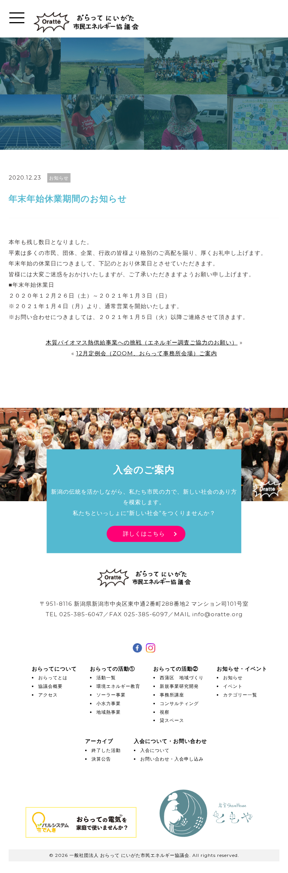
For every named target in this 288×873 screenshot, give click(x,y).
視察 (165, 712)
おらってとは (53, 677)
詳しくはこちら (144, 533)
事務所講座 (172, 695)
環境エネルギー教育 (118, 686)
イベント (233, 686)
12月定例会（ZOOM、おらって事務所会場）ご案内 (146, 353)
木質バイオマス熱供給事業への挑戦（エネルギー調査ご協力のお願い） (142, 342)
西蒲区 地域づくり (182, 677)
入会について (155, 750)
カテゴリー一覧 (240, 695)
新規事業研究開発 (179, 686)
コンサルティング (179, 703)
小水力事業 (108, 703)
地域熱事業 (108, 712)
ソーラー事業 (111, 695)
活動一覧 (106, 677)
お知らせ (233, 677)
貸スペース (172, 720)
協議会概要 (50, 686)
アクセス (48, 695)
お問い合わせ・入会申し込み (172, 759)
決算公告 (101, 759)
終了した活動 (106, 750)
